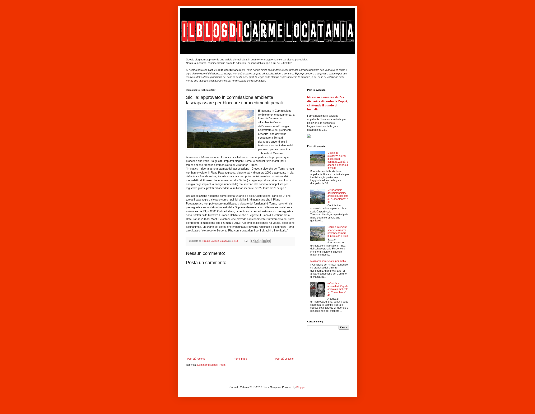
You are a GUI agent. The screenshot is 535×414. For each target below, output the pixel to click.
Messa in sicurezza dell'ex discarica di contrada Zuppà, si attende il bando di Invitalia (338, 160)
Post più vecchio (284, 358)
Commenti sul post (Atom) (211, 364)
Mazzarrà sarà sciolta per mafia (328, 261)
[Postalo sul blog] (257, 241)
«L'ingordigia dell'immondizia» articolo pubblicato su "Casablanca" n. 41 (338, 196)
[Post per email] (245, 241)
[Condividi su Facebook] (264, 241)
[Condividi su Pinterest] (268, 241)
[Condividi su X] (261, 241)
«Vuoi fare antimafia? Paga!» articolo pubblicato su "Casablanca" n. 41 (338, 289)
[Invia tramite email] (253, 241)
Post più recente (196, 358)
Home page (240, 358)
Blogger (300, 387)
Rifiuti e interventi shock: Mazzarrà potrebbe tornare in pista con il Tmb (337, 232)
